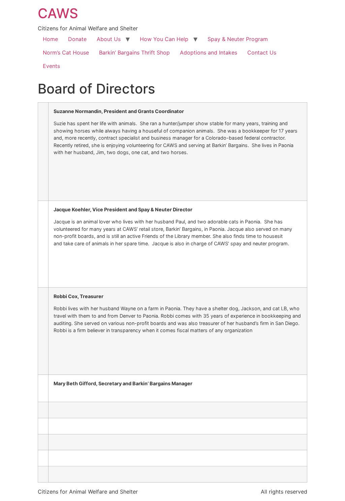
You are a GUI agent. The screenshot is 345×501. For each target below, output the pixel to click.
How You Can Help (164, 39)
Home (50, 39)
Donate (77, 39)
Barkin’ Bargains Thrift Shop (134, 52)
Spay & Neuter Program (238, 39)
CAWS (58, 13)
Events (51, 66)
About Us (109, 39)
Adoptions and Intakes (208, 52)
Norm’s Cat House (66, 52)
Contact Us (261, 52)
